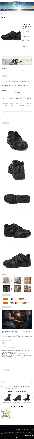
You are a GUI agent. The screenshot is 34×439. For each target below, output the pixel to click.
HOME (2, 428)
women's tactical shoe (13, 384)
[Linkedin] (27, 435)
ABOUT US (15, 428)
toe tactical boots (14, 388)
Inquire (27, 52)
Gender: (23, 49)
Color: (23, 37)
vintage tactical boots (15, 386)
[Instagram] (32, 435)
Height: (23, 40)
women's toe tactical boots (5, 388)
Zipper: (23, 39)
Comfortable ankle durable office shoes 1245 (9, 402)
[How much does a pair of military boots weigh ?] (6, 413)
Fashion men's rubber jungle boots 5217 (18, 402)
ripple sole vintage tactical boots (24, 384)
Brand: (23, 33)
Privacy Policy (6, 433)
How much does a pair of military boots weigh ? (6, 420)
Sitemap (2, 433)
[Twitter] (28, 435)
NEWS (18, 428)
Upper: (23, 41)
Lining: (23, 44)
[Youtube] (30, 435)
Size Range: (24, 36)
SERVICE (11, 428)
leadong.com (28, 432)
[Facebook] (25, 435)
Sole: (23, 47)
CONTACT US (22, 428)
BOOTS (4, 428)
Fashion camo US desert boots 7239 (28, 402)
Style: (23, 35)
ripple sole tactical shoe (5, 384)
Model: (23, 32)
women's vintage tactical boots (6, 386)
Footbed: (23, 46)
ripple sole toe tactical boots (25, 386)
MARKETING (8, 428)
